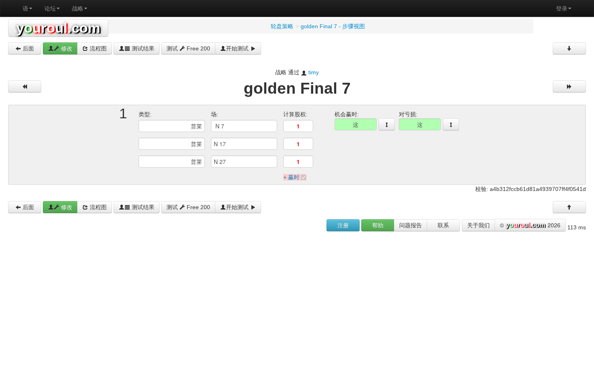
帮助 (377, 225)
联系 (443, 225)
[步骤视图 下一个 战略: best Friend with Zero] (569, 86)
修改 (65, 48)
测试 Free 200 (188, 48)
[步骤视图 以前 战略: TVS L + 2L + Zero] (24, 86)
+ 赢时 (291, 177)
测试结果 (142, 48)
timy (313, 72)
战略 (77, 8)
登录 (561, 8)
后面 (27, 48)
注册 (343, 225)
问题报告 (410, 225)
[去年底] (569, 48)
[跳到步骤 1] (387, 124)
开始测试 (238, 48)
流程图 (97, 48)
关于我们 (478, 225)
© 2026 (530, 225)
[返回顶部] (569, 207)
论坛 (50, 8)
